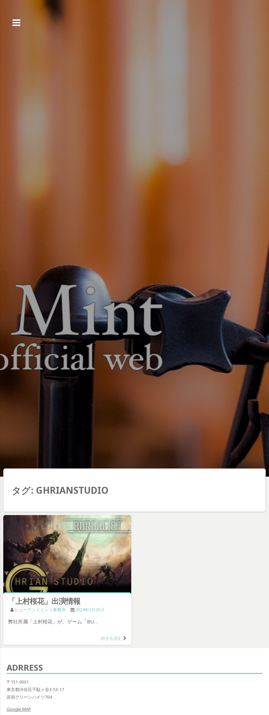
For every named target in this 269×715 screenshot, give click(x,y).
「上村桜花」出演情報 (44, 601)
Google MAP (19, 709)
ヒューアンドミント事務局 (40, 610)
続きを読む (111, 638)
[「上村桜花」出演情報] (67, 555)
